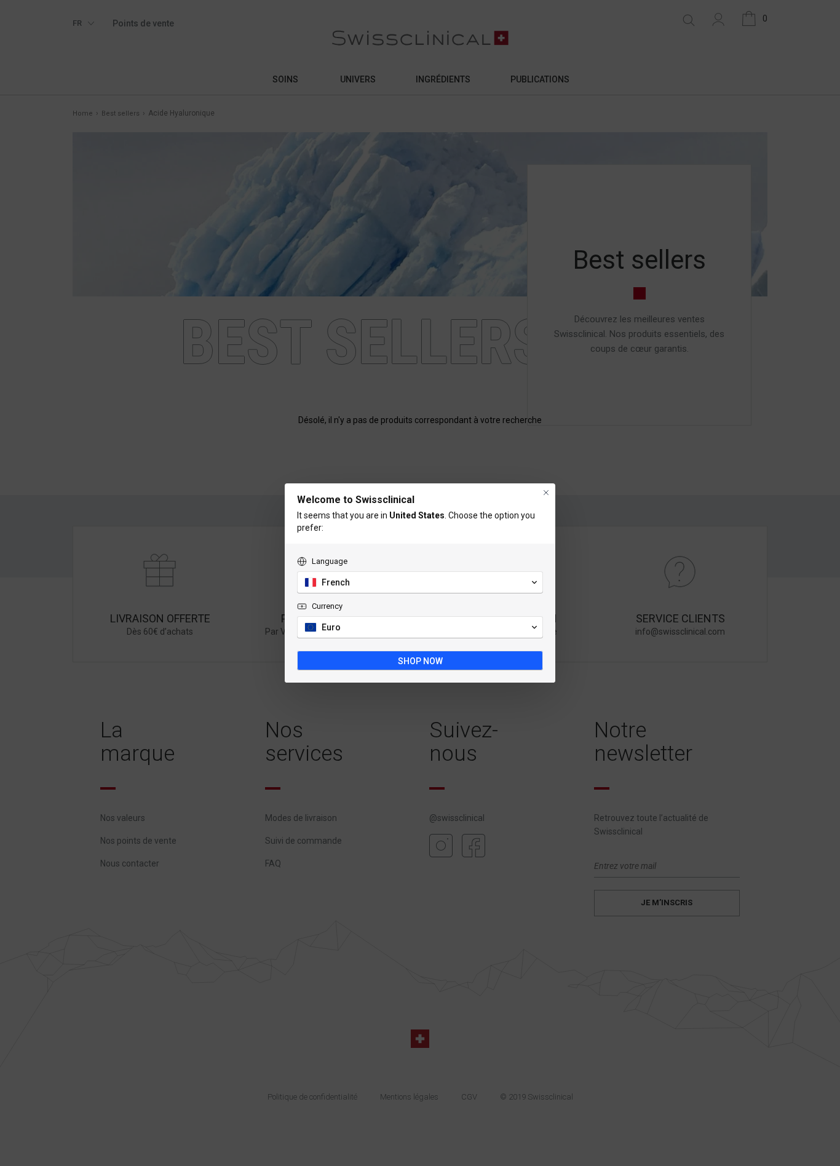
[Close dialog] (546, 492)
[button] (420, 582)
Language (329, 561)
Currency (327, 606)
